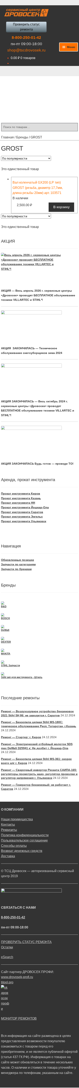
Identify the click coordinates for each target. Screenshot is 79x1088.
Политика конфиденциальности (25, 835)
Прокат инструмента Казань (21, 498)
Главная (7, 137)
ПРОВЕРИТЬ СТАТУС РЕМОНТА (26, 942)
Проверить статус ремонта (26, 27)
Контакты (8, 824)
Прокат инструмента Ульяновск (23, 521)
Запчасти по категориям (18, 564)
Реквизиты (9, 830)
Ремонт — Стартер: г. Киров (21, 737)
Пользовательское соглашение (24, 840)
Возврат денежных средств (21, 851)
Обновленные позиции (17, 560)
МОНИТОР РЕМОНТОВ (19, 1018)
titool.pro (7, 982)
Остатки (7, 947)
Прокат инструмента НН (18, 502)
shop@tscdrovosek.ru (26, 50)
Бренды (22, 137)
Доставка (8, 856)
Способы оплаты (14, 845)
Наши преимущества (17, 819)
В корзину (61, 207)
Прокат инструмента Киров (20, 493)
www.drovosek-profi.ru (17, 977)
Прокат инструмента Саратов (22, 512)
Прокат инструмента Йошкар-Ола (25, 507)
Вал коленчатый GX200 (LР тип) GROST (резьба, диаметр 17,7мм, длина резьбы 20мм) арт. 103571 (38, 188)
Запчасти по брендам (16, 569)
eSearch (7, 957)
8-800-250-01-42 (26, 37)
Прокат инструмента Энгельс (22, 516)
